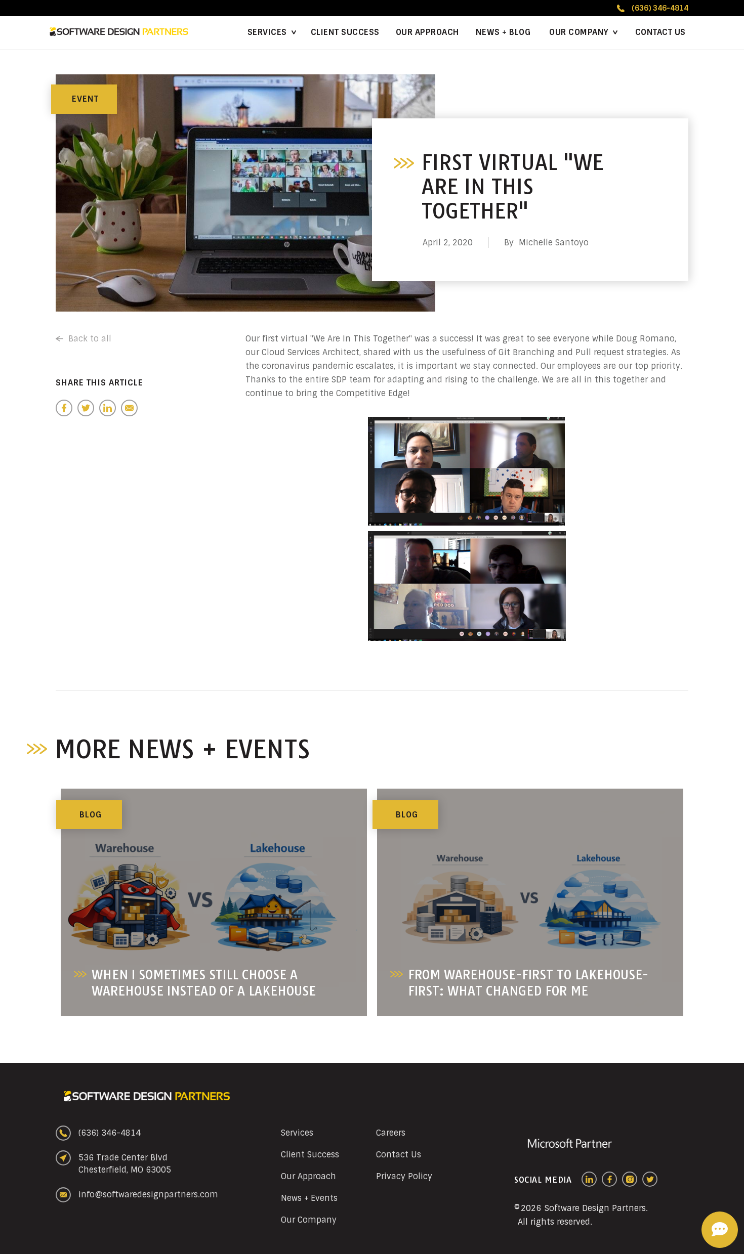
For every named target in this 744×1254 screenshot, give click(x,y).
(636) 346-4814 (109, 1133)
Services (267, 32)
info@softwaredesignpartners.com (148, 1194)
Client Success (345, 32)
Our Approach (428, 32)
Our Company (579, 32)
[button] (583, 33)
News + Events (309, 1198)
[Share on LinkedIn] (107, 408)
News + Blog (503, 32)
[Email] (129, 408)
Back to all (89, 338)
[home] (119, 31)
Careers (390, 1133)
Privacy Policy (404, 1176)
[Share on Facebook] (64, 408)
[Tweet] (85, 408)
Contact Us (660, 32)
